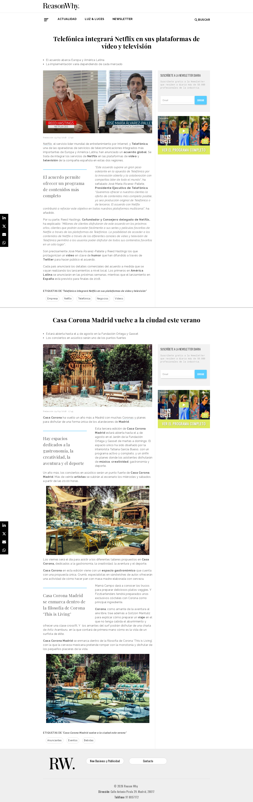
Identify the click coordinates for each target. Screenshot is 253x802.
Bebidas (89, 740)
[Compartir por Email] (4, 234)
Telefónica (84, 298)
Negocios (102, 298)
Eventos (73, 740)
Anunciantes (54, 740)
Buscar (204, 19)
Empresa (52, 298)
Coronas (128, 417)
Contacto (148, 761)
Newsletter (123, 19)
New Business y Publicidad (105, 761)
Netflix (47, 143)
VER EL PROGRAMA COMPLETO (184, 150)
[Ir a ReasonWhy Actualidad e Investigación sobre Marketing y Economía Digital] (61, 5)
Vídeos (119, 298)
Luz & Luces (94, 19)
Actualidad (67, 19)
